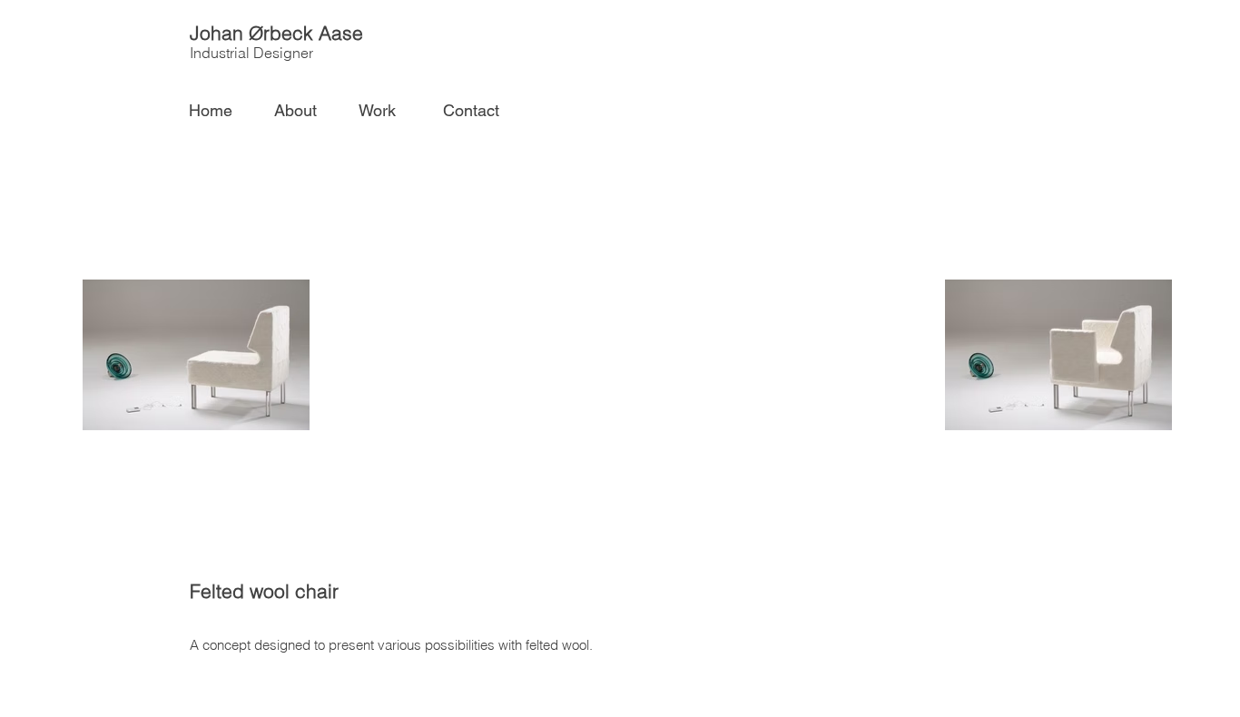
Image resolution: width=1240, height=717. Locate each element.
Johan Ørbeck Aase (276, 32)
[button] (386, 111)
